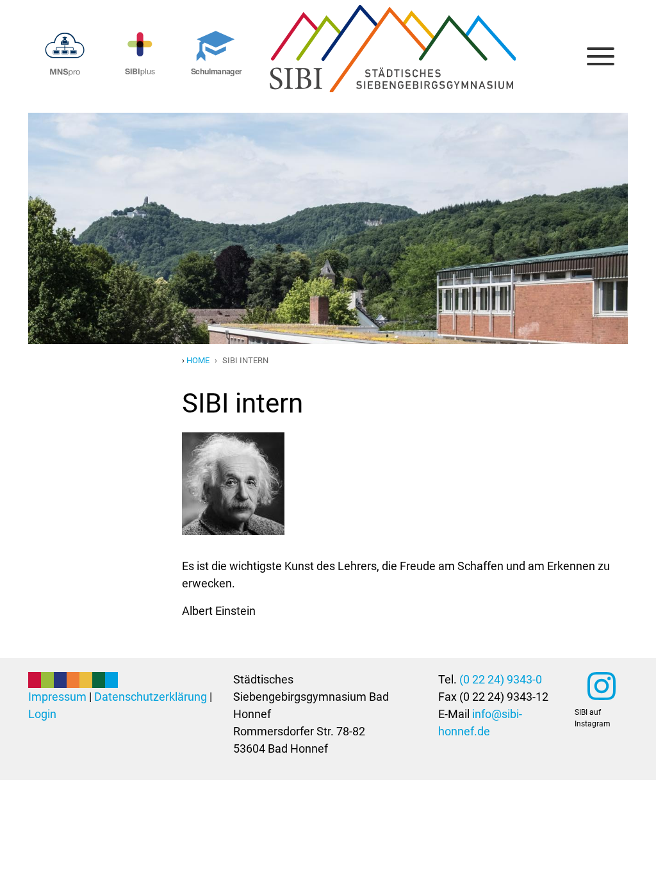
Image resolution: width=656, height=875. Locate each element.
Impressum (57, 696)
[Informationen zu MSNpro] (65, 51)
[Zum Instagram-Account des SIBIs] (601, 686)
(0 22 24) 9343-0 (500, 679)
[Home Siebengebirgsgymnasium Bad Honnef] (392, 19)
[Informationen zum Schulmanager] (215, 51)
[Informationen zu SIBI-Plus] (140, 51)
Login (42, 714)
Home (197, 360)
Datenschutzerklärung (150, 696)
